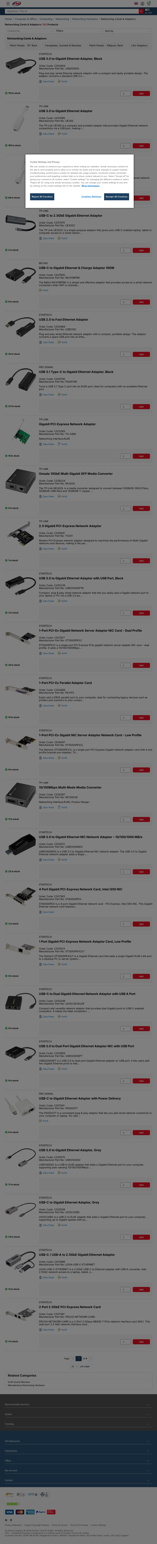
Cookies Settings (91, 196)
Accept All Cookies (117, 196)
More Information (91, 186)
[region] (79, 181)
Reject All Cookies (42, 196)
